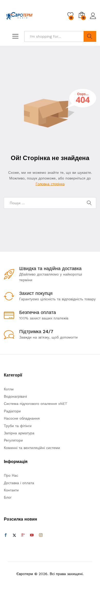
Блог (8, 497)
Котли (9, 389)
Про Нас (11, 475)
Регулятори (13, 440)
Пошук (90, 36)
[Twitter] (14, 535)
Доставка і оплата (19, 483)
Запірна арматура (19, 433)
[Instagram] (40, 535)
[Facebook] (5, 535)
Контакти (11, 490)
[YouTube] (31, 535)
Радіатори (12, 411)
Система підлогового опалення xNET (35, 404)
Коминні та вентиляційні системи (32, 448)
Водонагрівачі (15, 396)
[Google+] (23, 535)
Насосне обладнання (22, 418)
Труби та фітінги (18, 426)
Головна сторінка (50, 184)
